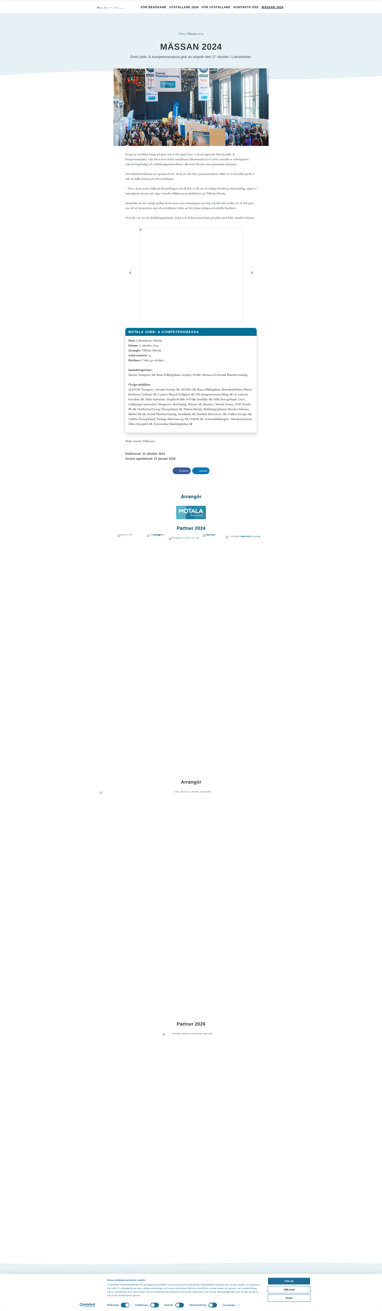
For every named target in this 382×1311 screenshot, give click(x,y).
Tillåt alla (289, 1281)
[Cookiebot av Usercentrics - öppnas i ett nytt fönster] (87, 1305)
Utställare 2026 (184, 7)
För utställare (216, 7)
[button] (130, 272)
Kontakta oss (246, 7)
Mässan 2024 (273, 7)
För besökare (153, 7)
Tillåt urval (289, 1289)
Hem (182, 33)
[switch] (154, 1305)
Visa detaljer (229, 1305)
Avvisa (289, 1298)
